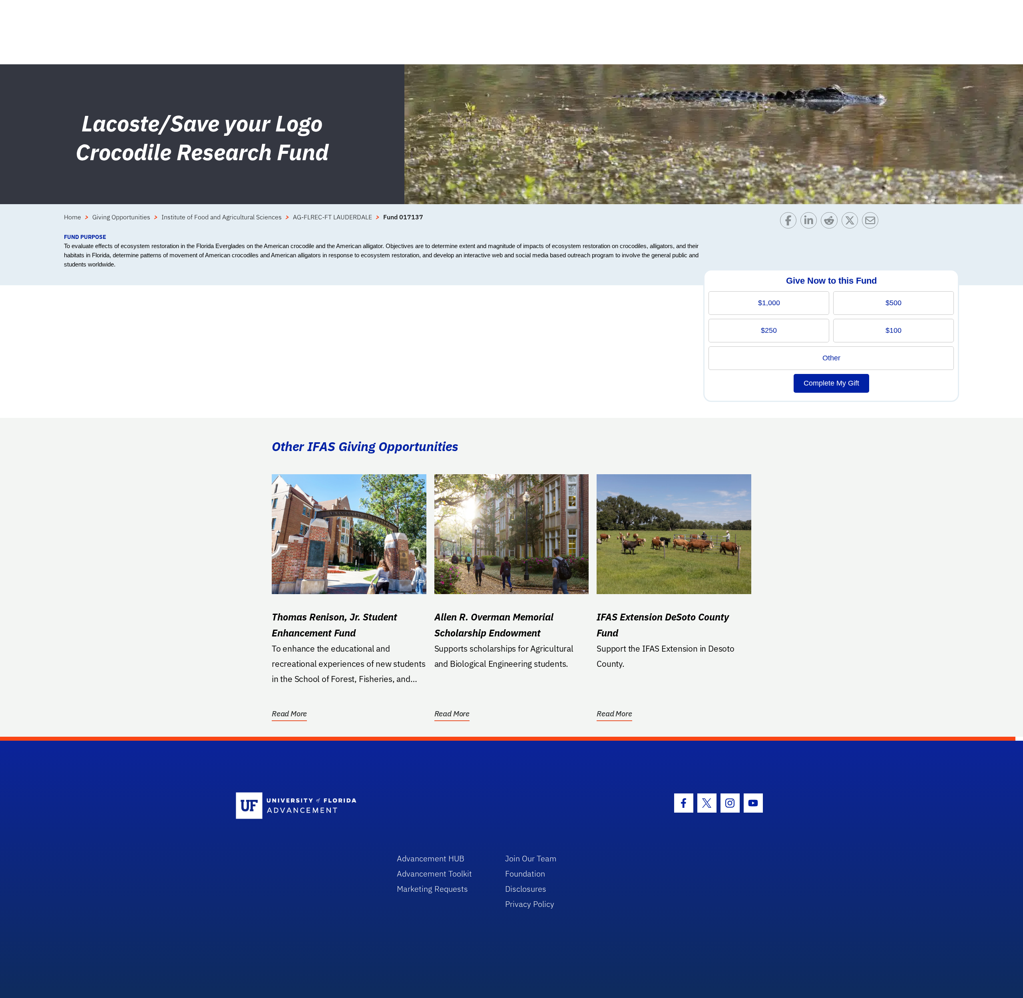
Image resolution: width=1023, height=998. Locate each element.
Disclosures (525, 888)
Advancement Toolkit (434, 873)
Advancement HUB (430, 858)
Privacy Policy (529, 904)
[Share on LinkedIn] (810, 222)
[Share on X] (852, 222)
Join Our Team (531, 858)
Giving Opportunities (121, 217)
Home (72, 217)
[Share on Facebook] (790, 222)
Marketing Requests (432, 888)
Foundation (525, 873)
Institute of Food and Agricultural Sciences (221, 217)
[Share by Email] (872, 222)
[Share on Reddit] (831, 222)
